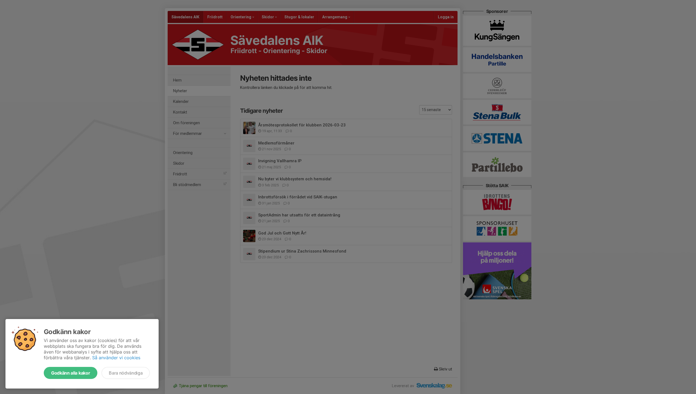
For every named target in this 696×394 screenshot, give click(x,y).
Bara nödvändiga (125, 373)
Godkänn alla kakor (70, 373)
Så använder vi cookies (116, 357)
